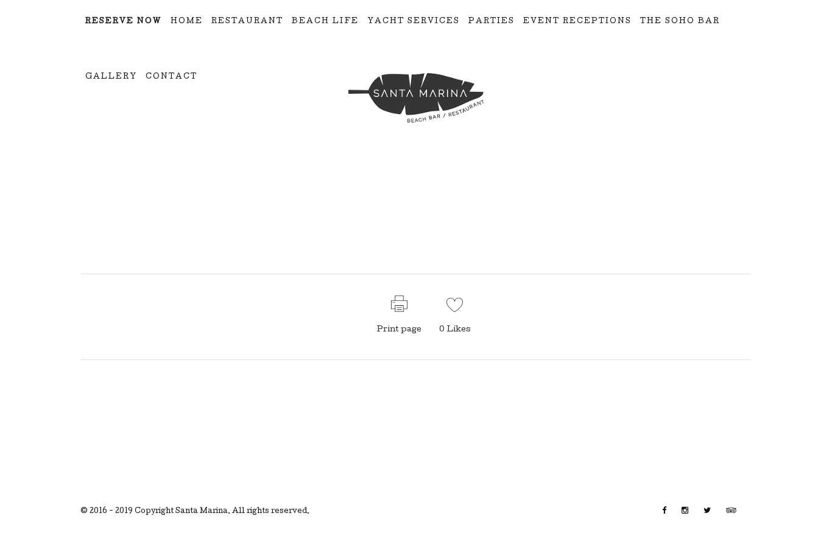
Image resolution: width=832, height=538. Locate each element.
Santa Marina (201, 511)
